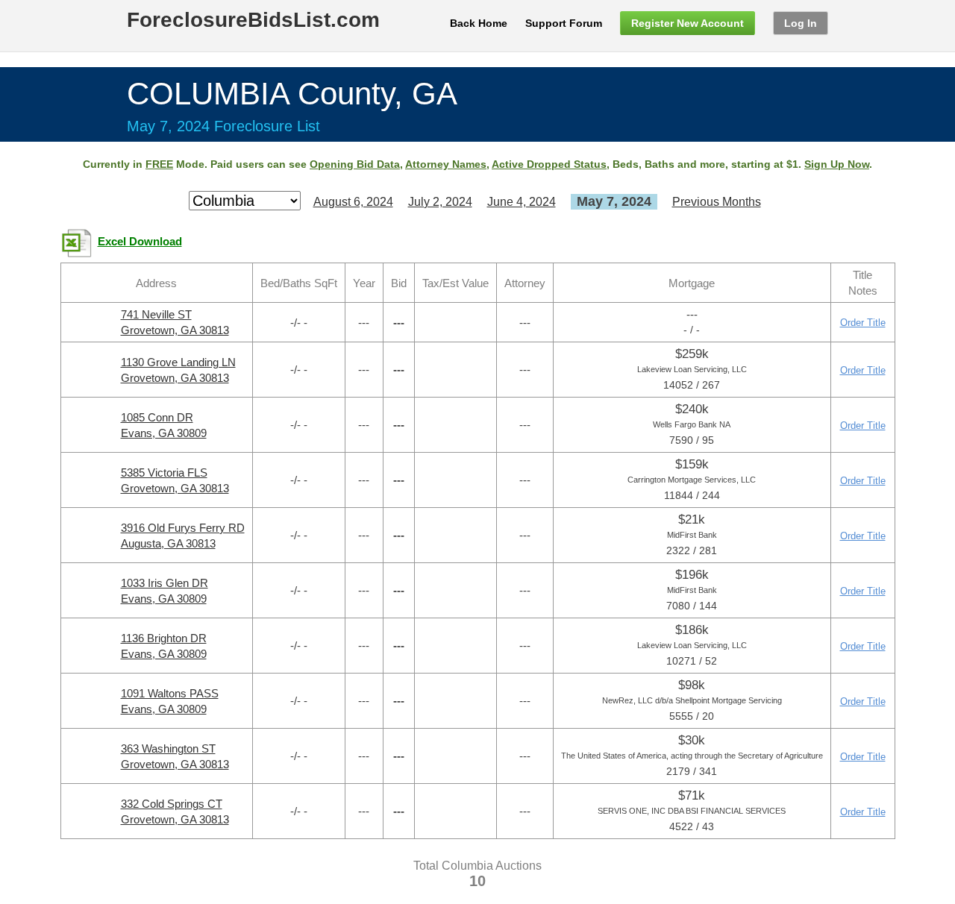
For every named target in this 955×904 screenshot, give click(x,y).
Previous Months (716, 201)
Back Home (478, 23)
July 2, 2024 (440, 201)
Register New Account (687, 23)
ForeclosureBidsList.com (253, 19)
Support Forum (563, 23)
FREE (159, 164)
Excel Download (140, 242)
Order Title (863, 322)
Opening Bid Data (355, 164)
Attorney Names (445, 164)
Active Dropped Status (549, 164)
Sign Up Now (836, 164)
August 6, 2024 (353, 201)
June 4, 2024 (521, 201)
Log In (800, 23)
